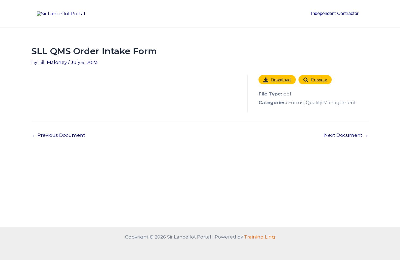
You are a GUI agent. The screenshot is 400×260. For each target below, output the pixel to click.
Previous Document (58, 135)
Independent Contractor (335, 13)
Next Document (346, 135)
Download (281, 80)
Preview (319, 80)
